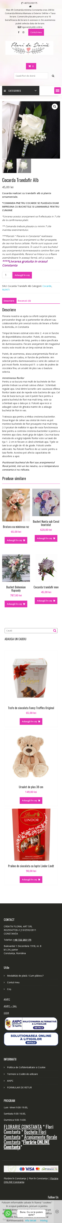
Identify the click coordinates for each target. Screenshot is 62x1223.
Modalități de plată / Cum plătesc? (25, 975)
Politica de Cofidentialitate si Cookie (26, 1067)
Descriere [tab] (9, 300)
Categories (14, 90)
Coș (9, 989)
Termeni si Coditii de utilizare (22, 1074)
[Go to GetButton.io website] (8, 1220)
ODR (6, 1013)
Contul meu (36, 32)
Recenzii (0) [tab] (24, 300)
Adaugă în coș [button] (14, 540)
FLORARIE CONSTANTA (23, 1126)
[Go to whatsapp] (8, 1213)
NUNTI (6, 289)
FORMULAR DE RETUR (19, 1087)
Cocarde (46, 286)
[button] (57, 90)
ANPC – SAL (10, 1006)
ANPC (7, 999)
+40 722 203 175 (22, 939)
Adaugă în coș (22, 275)
